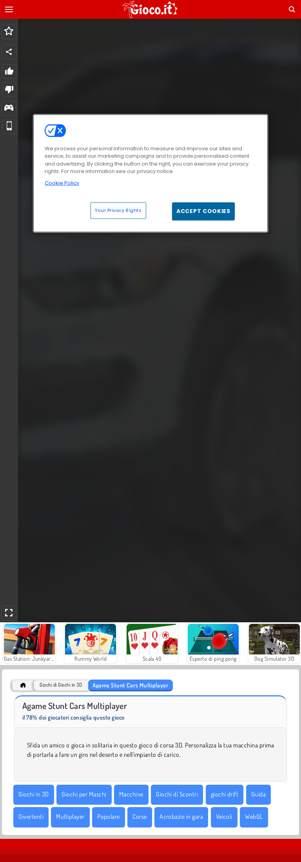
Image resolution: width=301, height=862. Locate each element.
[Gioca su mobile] (9, 127)
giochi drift (225, 794)
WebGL (254, 816)
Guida (258, 794)
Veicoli (224, 816)
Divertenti (31, 816)
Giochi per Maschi (84, 794)
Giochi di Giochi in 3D (61, 684)
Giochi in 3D (33, 794)
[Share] (9, 51)
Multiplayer (70, 816)
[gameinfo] (9, 108)
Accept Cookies (203, 211)
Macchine (131, 794)
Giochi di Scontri (177, 794)
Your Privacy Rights (118, 210)
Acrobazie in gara (181, 816)
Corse (139, 816)
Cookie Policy (62, 182)
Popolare (108, 816)
